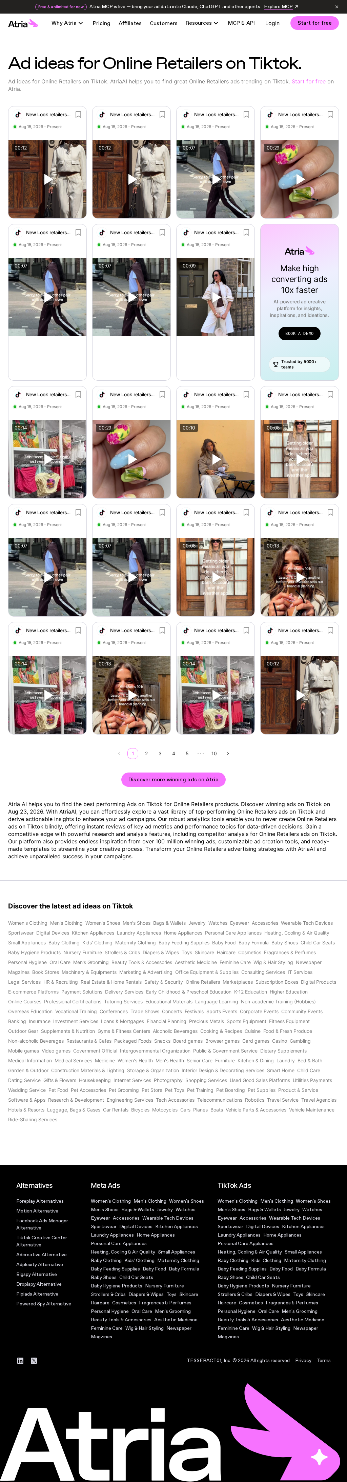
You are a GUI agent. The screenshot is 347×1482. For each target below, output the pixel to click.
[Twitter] (34, 1361)
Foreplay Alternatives (40, 1201)
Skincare (188, 1294)
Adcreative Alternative (41, 1255)
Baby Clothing (106, 1260)
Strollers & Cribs (108, 1294)
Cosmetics (124, 1303)
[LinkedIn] (20, 1361)
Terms (324, 1360)
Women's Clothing (111, 1201)
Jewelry (165, 1210)
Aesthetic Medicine (176, 1320)
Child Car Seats (136, 1277)
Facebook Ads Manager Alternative (42, 1224)
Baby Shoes (104, 1277)
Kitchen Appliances (176, 1226)
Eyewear (100, 1218)
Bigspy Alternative (36, 1274)
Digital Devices (135, 1226)
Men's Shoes (105, 1210)
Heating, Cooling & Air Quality (123, 1252)
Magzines (101, 1337)
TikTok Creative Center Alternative (41, 1241)
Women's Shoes (186, 1201)
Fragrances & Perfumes (165, 1303)
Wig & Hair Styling (144, 1328)
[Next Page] (227, 753)
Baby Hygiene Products (116, 1286)
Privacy (303, 1360)
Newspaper (178, 1328)
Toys (171, 1294)
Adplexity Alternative (39, 1264)
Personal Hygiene (110, 1311)
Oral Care (141, 1311)
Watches (186, 1210)
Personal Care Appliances (119, 1243)
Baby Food (154, 1269)
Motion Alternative (37, 1211)
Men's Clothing (150, 1201)
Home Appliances (156, 1235)
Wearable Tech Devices (167, 1218)
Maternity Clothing (178, 1260)
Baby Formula (184, 1269)
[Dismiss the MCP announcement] (337, 7)
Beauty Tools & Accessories (121, 1320)
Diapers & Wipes (146, 1294)
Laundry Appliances (112, 1235)
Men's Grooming (173, 1311)
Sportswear (104, 1226)
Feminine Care (107, 1328)
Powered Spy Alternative (43, 1304)
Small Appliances (176, 1252)
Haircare (100, 1303)
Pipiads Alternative (37, 1294)
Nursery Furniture (164, 1286)
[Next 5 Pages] (200, 753)
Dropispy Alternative (39, 1284)
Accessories (126, 1218)
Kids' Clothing (139, 1260)
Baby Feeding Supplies (115, 1269)
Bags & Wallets (137, 1210)
